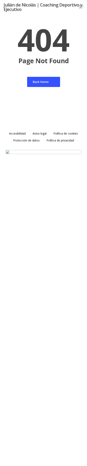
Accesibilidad (17, 133)
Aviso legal (40, 133)
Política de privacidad (60, 140)
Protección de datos (26, 140)
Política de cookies (65, 133)
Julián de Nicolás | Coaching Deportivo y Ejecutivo (43, 6)
